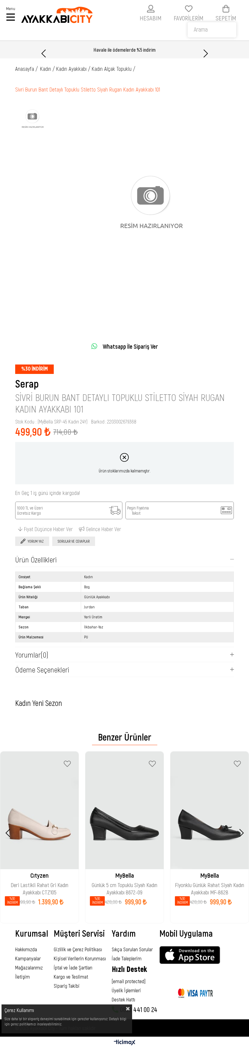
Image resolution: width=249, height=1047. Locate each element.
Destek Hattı (123, 999)
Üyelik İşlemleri (126, 990)
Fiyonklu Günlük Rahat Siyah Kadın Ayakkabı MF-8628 (209, 885)
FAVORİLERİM (188, 18)
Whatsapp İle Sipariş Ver (130, 346)
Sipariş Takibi (67, 986)
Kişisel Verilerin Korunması (80, 958)
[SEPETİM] (226, 8)
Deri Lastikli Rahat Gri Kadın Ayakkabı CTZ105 (39, 885)
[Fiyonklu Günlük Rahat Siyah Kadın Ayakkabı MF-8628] (209, 810)
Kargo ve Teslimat (71, 976)
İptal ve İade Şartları (73, 967)
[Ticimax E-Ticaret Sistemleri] (124, 1043)
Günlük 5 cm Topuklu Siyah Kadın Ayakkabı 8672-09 (124, 885)
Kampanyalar (28, 958)
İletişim (22, 976)
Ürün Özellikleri (35, 559)
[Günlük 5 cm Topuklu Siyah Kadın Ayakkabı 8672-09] (124, 810)
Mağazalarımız (29, 967)
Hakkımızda (26, 949)
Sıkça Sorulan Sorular (132, 949)
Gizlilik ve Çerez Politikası (78, 949)
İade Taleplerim (127, 958)
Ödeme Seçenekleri (42, 669)
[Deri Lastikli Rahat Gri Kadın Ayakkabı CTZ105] (39, 810)
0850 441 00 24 (137, 1009)
